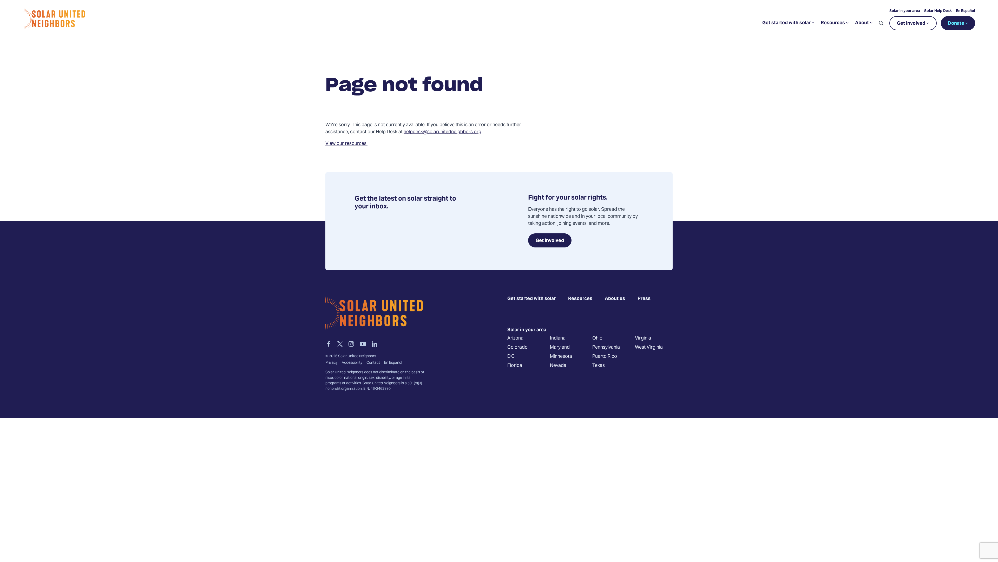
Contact (373, 363)
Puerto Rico (604, 356)
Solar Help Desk (938, 11)
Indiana (558, 338)
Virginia (643, 338)
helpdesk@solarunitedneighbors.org (442, 132)
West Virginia (649, 347)
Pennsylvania (606, 347)
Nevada (558, 365)
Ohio (597, 338)
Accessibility (352, 363)
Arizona (515, 338)
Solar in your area (904, 11)
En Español (965, 11)
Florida (514, 365)
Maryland (560, 347)
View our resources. (346, 144)
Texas (598, 365)
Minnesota (561, 356)
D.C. (511, 356)
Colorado (517, 347)
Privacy (331, 363)
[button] (881, 23)
